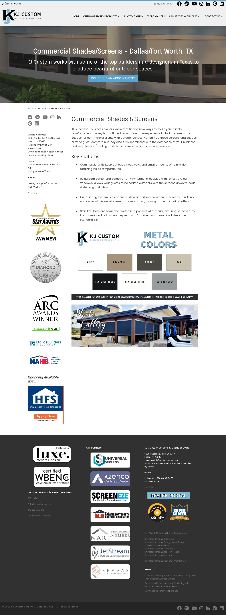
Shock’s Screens (36, 510)
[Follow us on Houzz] (208, 3)
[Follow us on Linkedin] (222, 3)
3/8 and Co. (34, 498)
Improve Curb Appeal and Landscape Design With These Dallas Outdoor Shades (170, 577)
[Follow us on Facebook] (179, 3)
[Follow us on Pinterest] (215, 3)
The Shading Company (39, 515)
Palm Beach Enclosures (39, 504)
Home (31, 108)
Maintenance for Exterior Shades (161, 591)
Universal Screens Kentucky (159, 548)
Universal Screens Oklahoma (159, 539)
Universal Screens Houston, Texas (162, 552)
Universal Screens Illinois (157, 545)
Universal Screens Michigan (158, 555)
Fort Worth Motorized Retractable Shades (166, 533)
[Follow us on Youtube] (194, 3)
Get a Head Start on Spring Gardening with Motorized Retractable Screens (167, 585)
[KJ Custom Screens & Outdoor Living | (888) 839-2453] (21, 16)
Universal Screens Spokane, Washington (165, 561)
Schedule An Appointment (113, 78)
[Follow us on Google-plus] (186, 3)
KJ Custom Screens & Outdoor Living (32, 606)
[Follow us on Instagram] (201, 3)
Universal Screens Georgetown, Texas (164, 542)
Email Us (32, 193)
